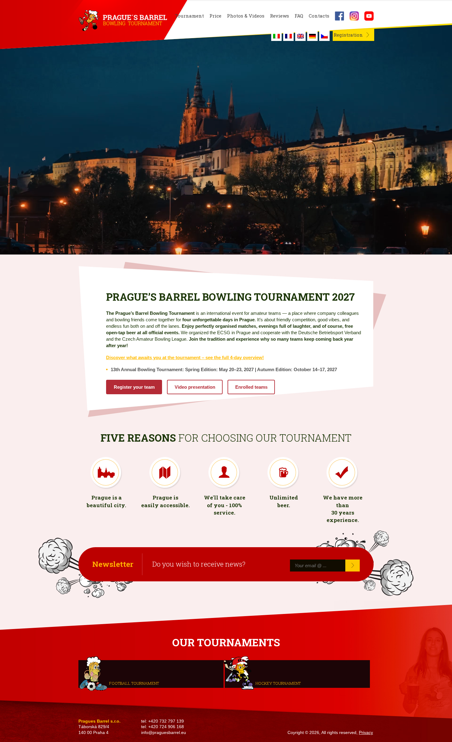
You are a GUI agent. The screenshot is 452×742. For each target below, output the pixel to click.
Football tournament (134, 683)
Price (215, 15)
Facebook (339, 16)
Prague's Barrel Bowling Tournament (122, 21)
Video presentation (195, 387)
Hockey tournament (278, 683)
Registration (348, 35)
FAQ (299, 15)
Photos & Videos (245, 15)
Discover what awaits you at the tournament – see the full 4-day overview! (185, 357)
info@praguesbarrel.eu (163, 732)
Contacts (319, 15)
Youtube (369, 16)
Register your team (134, 387)
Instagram (354, 16)
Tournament (189, 15)
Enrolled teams (251, 387)
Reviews (279, 15)
